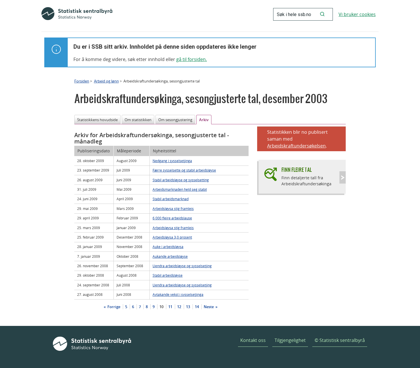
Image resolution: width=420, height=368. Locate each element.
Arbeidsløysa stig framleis (173, 208)
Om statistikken (138, 119)
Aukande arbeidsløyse (170, 256)
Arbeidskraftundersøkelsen (296, 146)
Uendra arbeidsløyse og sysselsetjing (182, 265)
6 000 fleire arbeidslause (172, 218)
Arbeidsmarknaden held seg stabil (180, 189)
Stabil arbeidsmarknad (171, 198)
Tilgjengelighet (290, 340)
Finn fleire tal (296, 169)
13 (188, 306)
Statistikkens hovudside (97, 119)
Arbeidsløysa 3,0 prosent (172, 237)
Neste (209, 306)
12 (179, 306)
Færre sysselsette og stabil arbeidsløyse (184, 170)
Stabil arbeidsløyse (168, 275)
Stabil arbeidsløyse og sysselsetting (181, 180)
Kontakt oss (253, 340)
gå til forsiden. (191, 59)
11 (170, 306)
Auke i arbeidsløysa (168, 246)
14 (197, 306)
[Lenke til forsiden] (76, 14)
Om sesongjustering (175, 119)
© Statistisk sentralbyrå (340, 340)
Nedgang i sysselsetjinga (172, 160)
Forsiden (81, 81)
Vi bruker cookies (357, 14)
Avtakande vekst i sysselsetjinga (178, 294)
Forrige (113, 306)
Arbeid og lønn (106, 81)
